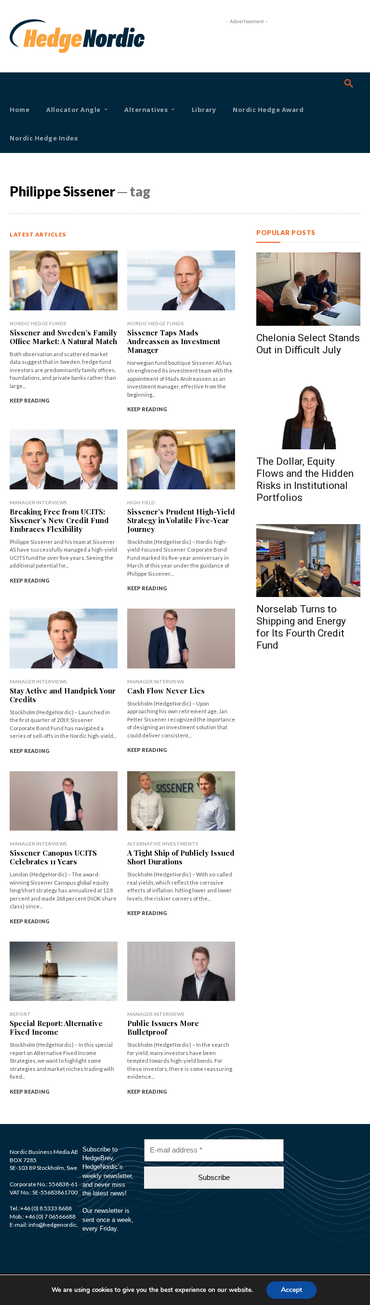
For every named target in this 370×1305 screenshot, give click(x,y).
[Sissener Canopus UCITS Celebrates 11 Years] (64, 801)
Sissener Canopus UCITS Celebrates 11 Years (53, 857)
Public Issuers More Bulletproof (163, 1027)
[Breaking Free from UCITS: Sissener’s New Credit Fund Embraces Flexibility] (64, 459)
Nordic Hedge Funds (38, 323)
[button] (348, 84)
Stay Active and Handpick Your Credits (63, 695)
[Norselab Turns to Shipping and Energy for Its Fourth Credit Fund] (308, 560)
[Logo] (23, 36)
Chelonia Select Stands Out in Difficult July (308, 344)
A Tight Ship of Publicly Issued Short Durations (181, 857)
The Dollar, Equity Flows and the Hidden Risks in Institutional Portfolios (305, 479)
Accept (291, 1289)
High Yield (141, 502)
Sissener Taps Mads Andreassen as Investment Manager (173, 341)
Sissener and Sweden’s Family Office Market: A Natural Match (63, 337)
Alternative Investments (162, 844)
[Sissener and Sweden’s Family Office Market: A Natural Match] (64, 280)
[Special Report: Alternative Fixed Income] (64, 971)
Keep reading (30, 400)
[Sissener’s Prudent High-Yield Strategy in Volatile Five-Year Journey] (181, 459)
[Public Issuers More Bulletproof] (181, 971)
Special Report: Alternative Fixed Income (56, 1027)
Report (20, 1014)
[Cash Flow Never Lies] (181, 638)
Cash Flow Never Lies (166, 690)
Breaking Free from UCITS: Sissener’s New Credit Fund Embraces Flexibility (59, 520)
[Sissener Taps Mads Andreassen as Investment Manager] (181, 280)
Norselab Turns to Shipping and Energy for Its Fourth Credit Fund (301, 627)
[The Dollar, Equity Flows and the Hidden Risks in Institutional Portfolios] (308, 412)
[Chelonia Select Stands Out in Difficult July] (308, 288)
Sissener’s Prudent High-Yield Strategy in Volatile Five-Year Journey (181, 520)
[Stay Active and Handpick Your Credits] (64, 638)
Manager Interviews (38, 502)
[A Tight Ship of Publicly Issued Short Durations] (181, 801)
